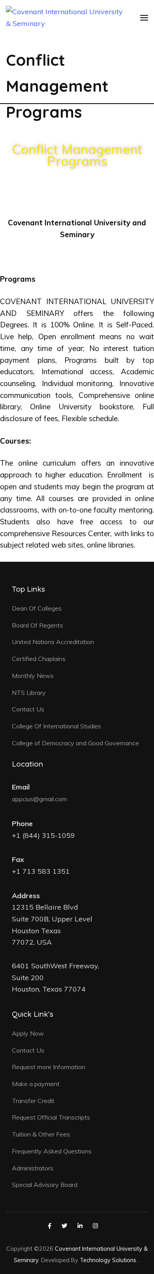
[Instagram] (95, 1225)
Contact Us (28, 709)
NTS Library (29, 692)
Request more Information (48, 1067)
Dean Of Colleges (37, 608)
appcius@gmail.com (39, 799)
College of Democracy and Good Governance (75, 743)
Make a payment (36, 1084)
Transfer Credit (33, 1101)
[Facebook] (49, 1225)
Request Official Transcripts (51, 1117)
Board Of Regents (37, 625)
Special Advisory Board (44, 1185)
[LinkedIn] (80, 1225)
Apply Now (28, 1033)
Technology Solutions (108, 1260)
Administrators (32, 1168)
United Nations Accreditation (53, 642)
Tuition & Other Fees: (41, 1134)
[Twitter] (64, 1225)
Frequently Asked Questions (52, 1151)
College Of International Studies (56, 726)
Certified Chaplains (39, 659)
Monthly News (33, 676)
